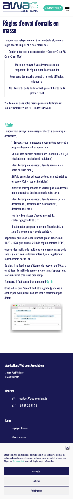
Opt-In (49, 281)
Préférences (36, 490)
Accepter (36, 471)
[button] (67, 448)
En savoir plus (18, 461)
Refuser (36, 481)
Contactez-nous (53, 8)
